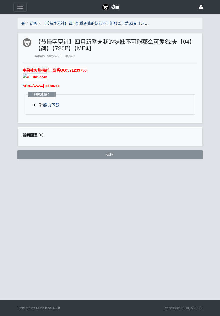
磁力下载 (51, 105)
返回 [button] (110, 154)
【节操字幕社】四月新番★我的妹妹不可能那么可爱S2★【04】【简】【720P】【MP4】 (95, 23)
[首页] (23, 23)
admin (40, 56)
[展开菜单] (20, 7)
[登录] (201, 7)
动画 (33, 23)
